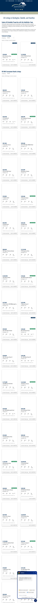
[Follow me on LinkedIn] (22, 9)
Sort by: (4, 38)
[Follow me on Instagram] (17, 9)
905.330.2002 (11, 1)
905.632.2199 (20, 1)
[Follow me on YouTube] (20, 9)
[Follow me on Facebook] (15, 9)
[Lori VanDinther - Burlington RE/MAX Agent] (19, 5)
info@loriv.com (29, 1)
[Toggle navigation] (2, 13)
